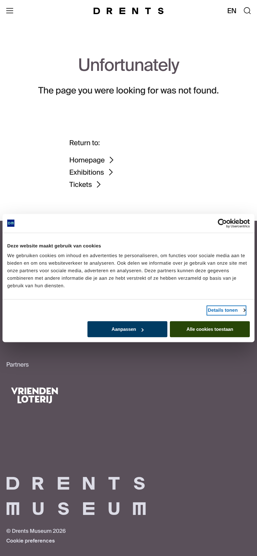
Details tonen (223, 310)
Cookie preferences (30, 541)
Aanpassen (124, 329)
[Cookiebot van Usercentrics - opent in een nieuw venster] (222, 223)
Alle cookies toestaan (209, 329)
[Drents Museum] (128, 11)
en (232, 11)
